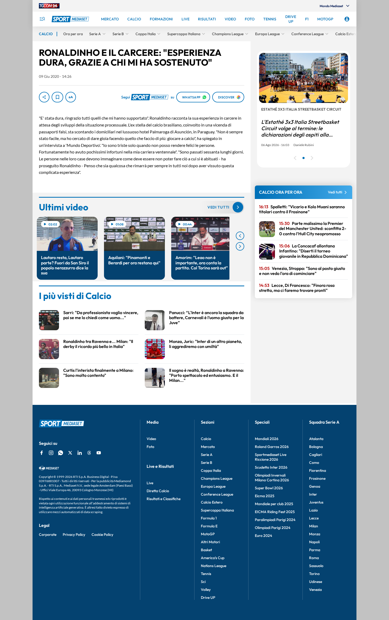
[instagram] (51, 452)
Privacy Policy (74, 534)
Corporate (47, 534)
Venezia (315, 589)
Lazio (313, 510)
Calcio (206, 438)
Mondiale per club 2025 (274, 503)
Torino (314, 573)
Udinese (315, 581)
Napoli (314, 542)
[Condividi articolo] (44, 97)
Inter (313, 494)
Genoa (314, 486)
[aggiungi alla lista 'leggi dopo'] (57, 97)
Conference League (217, 494)
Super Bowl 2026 (269, 488)
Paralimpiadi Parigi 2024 (275, 519)
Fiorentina (317, 470)
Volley (206, 589)
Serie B (206, 462)
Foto (150, 446)
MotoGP (208, 534)
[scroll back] (240, 236)
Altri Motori (210, 542)
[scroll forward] (240, 246)
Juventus (316, 502)
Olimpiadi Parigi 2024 (272, 527)
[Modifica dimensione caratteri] (70, 97)
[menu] (42, 19)
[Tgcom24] (49, 5)
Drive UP (208, 597)
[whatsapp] (60, 452)
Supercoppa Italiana (217, 510)
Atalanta (316, 438)
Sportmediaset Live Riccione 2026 (270, 457)
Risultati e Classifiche (163, 498)
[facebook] (41, 452)
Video (151, 438)
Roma (314, 557)
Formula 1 (209, 518)
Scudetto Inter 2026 (271, 467)
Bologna (316, 446)
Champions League (216, 478)
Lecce (314, 518)
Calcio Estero (212, 502)
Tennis (206, 573)
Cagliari (315, 454)
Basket (206, 549)
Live (150, 483)
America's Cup (212, 557)
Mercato (208, 446)
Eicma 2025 (264, 496)
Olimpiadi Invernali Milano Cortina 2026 (272, 477)
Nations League (213, 565)
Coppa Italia (211, 470)
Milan (313, 526)
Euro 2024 (263, 535)
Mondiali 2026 (266, 438)
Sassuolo (316, 565)
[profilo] (346, 19)
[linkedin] (79, 452)
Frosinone (317, 478)
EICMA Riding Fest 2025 (275, 511)
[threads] (89, 452)
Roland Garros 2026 (272, 446)
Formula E (209, 526)
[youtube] (98, 452)
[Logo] (71, 19)
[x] (70, 452)
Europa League (213, 486)
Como (314, 462)
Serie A (206, 454)
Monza (314, 534)
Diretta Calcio (158, 490)
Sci (203, 581)
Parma (314, 549)
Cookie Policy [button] (102, 534)
